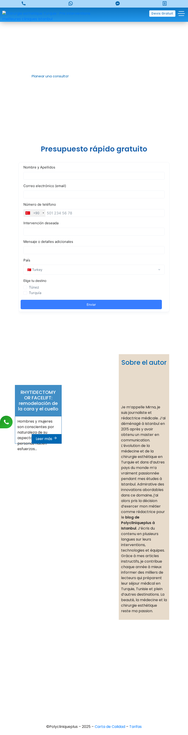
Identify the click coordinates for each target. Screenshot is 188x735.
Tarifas (135, 726)
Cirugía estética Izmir (97, 671)
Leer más (44, 438)
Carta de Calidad (110, 726)
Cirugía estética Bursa (98, 656)
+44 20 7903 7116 (29, 652)
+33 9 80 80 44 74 (30, 644)
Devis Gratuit (162, 13)
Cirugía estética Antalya (100, 679)
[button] (48, 76)
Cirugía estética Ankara (99, 663)
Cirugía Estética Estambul (101, 687)
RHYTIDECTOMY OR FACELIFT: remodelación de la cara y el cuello (38, 400)
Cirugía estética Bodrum (100, 695)
